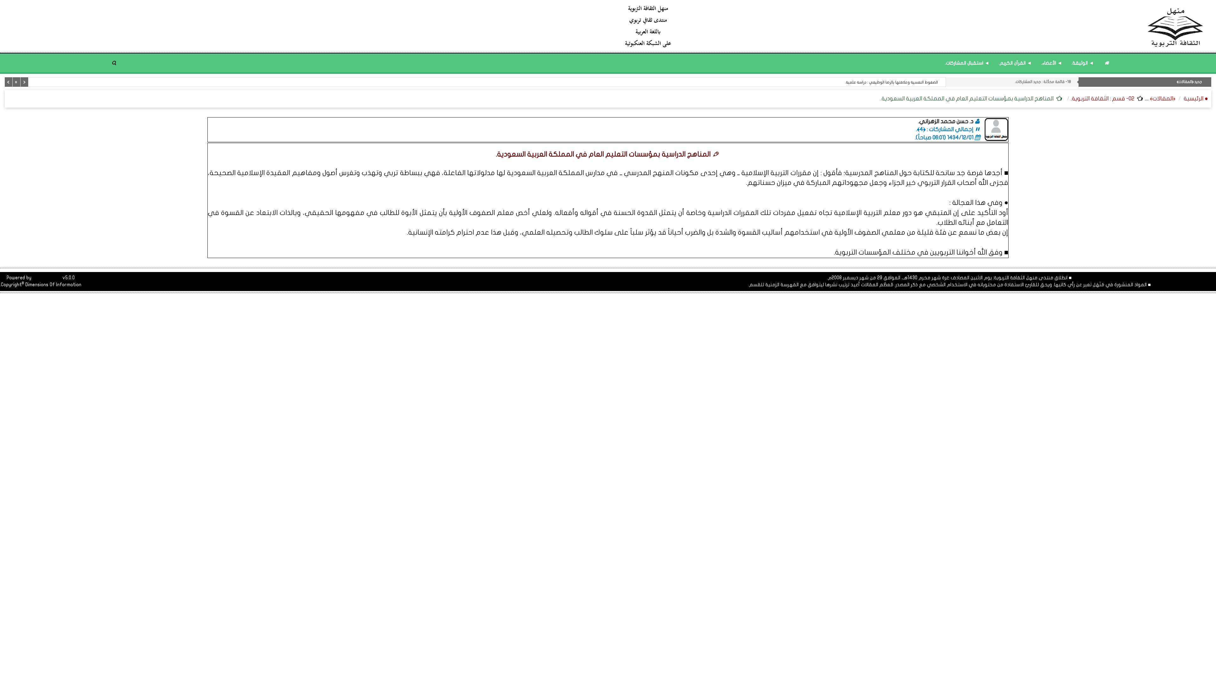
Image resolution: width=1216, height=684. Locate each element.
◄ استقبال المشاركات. (967, 63)
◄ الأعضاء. (1051, 63)
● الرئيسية (1196, 99)
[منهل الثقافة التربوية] (914, 26)
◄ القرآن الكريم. (1015, 63)
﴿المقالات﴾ (1162, 99)
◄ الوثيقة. (1083, 63)
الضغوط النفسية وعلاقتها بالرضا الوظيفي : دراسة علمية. (891, 82)
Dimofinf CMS (47, 277)
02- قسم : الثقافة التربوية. (1102, 99)
